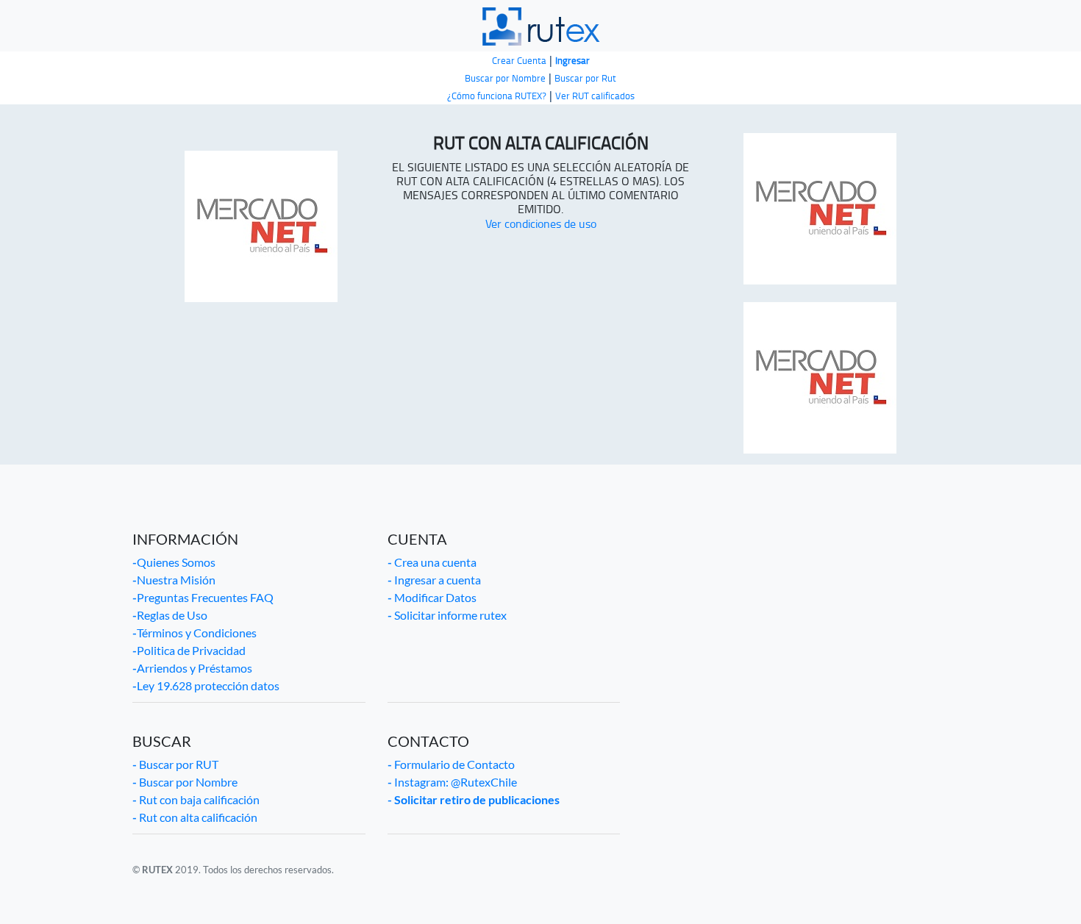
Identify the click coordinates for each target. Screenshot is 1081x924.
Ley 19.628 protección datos (205, 685)
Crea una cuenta (432, 562)
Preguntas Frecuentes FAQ (203, 597)
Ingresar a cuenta (434, 580)
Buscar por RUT (175, 764)
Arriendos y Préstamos (192, 668)
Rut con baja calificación (196, 799)
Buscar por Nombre (185, 782)
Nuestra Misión (173, 580)
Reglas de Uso (169, 615)
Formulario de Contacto (451, 764)
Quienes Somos (173, 562)
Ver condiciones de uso (540, 224)
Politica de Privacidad (189, 650)
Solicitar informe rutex (447, 615)
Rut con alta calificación (194, 817)
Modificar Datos (432, 597)
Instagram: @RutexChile (452, 782)
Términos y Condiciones (194, 633)
